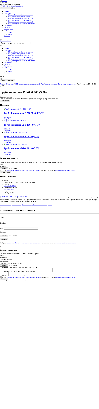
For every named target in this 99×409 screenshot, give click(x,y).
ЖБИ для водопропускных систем (19, 16)
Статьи (10, 32)
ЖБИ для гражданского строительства (20, 18)
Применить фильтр (7, 80)
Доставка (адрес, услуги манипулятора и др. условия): (18, 271)
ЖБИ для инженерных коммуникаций (20, 22)
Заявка (2, 228)
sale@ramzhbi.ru (17, 6)
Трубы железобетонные (49, 84)
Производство (8, 29)
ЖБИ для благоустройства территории (20, 15)
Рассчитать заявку (6, 8)
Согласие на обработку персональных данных (37, 205)
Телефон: (3, 166)
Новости (10, 34)
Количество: (4, 261)
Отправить (4, 279)
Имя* (2, 218)
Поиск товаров (7, 43)
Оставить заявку (6, 172)
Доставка (7, 27)
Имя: (2, 164)
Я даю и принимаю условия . (39, 170)
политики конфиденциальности (65, 170)
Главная (6, 11)
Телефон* (3, 223)
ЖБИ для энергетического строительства (21, 23)
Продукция (7, 13)
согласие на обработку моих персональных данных (24, 170)
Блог (5, 30)
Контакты (7, 36)
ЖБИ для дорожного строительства (19, 20)
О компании (8, 25)
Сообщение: (4, 275)
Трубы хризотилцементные (67, 84)
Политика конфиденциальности (10, 205)
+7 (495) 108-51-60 (6, 6)
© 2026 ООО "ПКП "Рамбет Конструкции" (14, 196)
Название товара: (6, 259)
